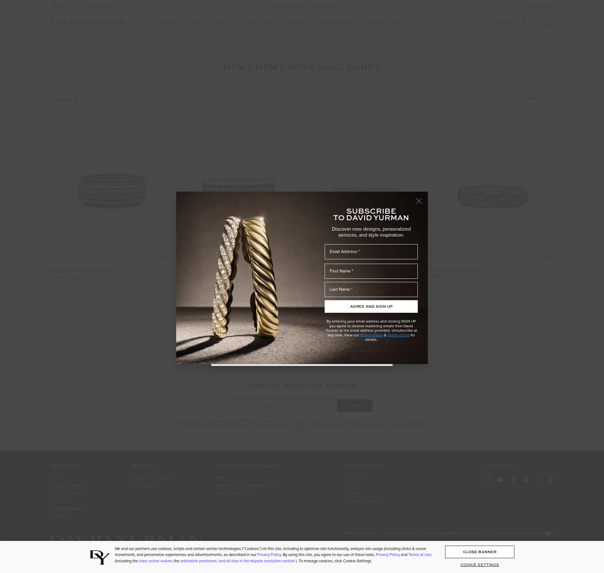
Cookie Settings (480, 564)
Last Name (340, 289)
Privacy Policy (371, 335)
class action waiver (155, 561)
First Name (340, 271)
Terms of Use (399, 335)
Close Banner (479, 552)
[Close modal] (422, 198)
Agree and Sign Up (371, 306)
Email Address (343, 251)
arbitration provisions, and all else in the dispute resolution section (238, 561)
